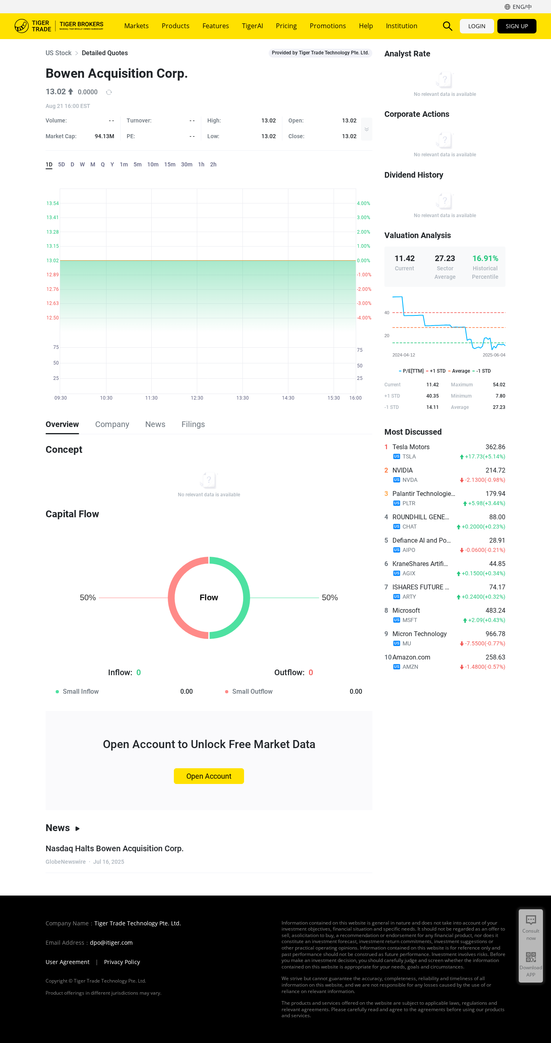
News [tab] (155, 424)
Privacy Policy (122, 962)
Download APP (531, 971)
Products (176, 25)
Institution (401, 25)
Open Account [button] (209, 776)
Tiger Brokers (59, 26)
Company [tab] (112, 424)
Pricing (286, 25)
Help (366, 25)
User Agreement (68, 962)
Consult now (530, 934)
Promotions (328, 25)
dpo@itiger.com (111, 942)
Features (215, 25)
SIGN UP (517, 26)
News (58, 828)
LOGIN (477, 26)
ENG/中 (522, 6)
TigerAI (252, 25)
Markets (136, 25)
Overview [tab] (62, 424)
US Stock (58, 53)
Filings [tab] (193, 424)
